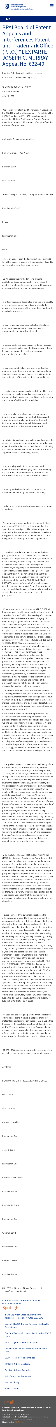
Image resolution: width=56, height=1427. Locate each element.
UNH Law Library (12, 1382)
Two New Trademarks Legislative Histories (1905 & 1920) (28, 1335)
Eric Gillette (19, 1422)
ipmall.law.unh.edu (38, 1417)
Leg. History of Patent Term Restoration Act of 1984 (26, 1350)
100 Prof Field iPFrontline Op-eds (20, 1357)
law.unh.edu (7, 1419)
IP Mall (7, 19)
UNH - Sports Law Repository (18, 1376)
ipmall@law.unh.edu (23, 1419)
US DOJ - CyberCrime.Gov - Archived (21, 1342)
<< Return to (8, 1300)
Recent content (12, 1388)
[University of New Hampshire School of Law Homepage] (28, 8)
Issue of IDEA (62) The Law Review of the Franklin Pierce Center (27, 1325)
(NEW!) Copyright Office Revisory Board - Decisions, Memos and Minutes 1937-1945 (24, 1316)
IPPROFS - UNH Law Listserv (17, 1363)
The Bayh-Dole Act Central (17, 1370)
